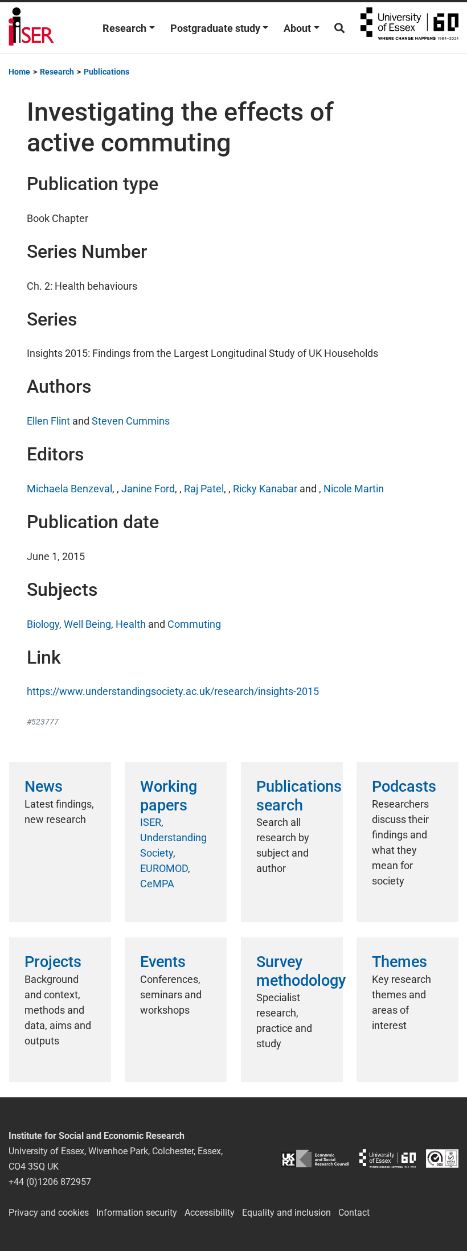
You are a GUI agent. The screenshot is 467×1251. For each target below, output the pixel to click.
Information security (136, 1212)
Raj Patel (204, 489)
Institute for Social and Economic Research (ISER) (31, 27)
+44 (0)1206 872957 (50, 1181)
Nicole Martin (353, 489)
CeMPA (157, 884)
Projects (52, 962)
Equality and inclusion (286, 1212)
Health (131, 624)
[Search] (339, 28)
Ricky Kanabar (265, 489)
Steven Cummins (131, 421)
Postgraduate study (215, 28)
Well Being (87, 624)
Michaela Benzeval (69, 489)
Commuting (194, 624)
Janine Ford (148, 489)
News (43, 786)
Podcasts (404, 786)
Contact (354, 1212)
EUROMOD (164, 868)
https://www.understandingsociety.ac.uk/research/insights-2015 (173, 691)
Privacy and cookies (49, 1212)
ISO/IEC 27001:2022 (442, 1158)
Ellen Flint (48, 421)
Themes (399, 962)
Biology (43, 624)
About (297, 28)
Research (124, 28)
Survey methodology (301, 971)
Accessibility (210, 1212)
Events (163, 962)
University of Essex (409, 27)
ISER (150, 822)
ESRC (315, 1158)
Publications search (299, 795)
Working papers (168, 795)
